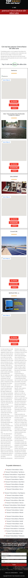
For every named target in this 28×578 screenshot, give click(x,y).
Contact (21, 572)
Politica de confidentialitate (11, 572)
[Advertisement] (14, 31)
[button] (14, 101)
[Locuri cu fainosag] (14, 2)
